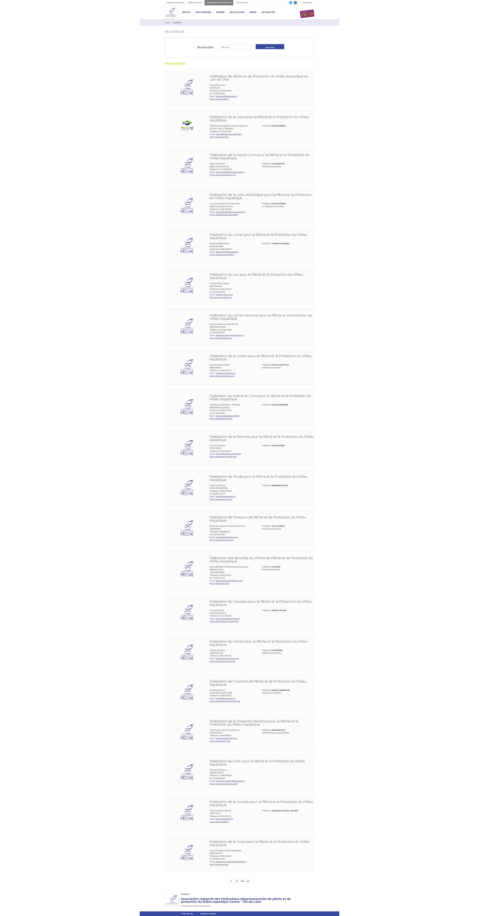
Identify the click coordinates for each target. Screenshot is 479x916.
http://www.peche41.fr (219, 99)
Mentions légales (208, 914)
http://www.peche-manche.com (223, 456)
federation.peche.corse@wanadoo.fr (231, 861)
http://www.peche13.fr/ (219, 583)
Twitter (237, 881)
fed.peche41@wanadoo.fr (226, 96)
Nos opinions (203, 12)
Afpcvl (186, 12)
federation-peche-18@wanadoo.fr (230, 781)
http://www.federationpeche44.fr (224, 214)
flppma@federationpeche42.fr (229, 134)
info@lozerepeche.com (226, 373)
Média (253, 12)
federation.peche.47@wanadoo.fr (230, 335)
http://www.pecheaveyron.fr (222, 540)
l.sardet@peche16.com (225, 698)
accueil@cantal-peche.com (227, 658)
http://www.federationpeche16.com (225, 701)
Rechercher (205, 47)
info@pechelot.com (224, 294)
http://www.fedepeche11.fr (221, 499)
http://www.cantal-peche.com (222, 661)
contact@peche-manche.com (228, 454)
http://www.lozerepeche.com (222, 376)
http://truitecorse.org (219, 864)
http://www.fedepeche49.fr (221, 418)
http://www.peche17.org (220, 741)
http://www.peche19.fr (219, 821)
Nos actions (237, 12)
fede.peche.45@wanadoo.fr (227, 252)
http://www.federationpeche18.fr (224, 784)
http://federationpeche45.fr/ (222, 254)
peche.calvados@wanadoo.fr (228, 618)
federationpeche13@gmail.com (229, 580)
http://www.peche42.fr (219, 137)
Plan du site (187, 914)
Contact (185, 894)
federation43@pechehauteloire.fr (230, 172)
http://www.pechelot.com (221, 297)
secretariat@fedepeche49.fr (228, 416)
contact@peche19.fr (224, 819)
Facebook (231, 881)
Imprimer (248, 881)
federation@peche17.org (226, 738)
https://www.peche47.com (221, 338)
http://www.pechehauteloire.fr (223, 175)
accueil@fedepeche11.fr (226, 496)
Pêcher (220, 12)
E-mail (242, 881)
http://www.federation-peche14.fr (224, 621)
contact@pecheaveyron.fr (227, 537)
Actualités (268, 12)
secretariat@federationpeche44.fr (230, 212)
